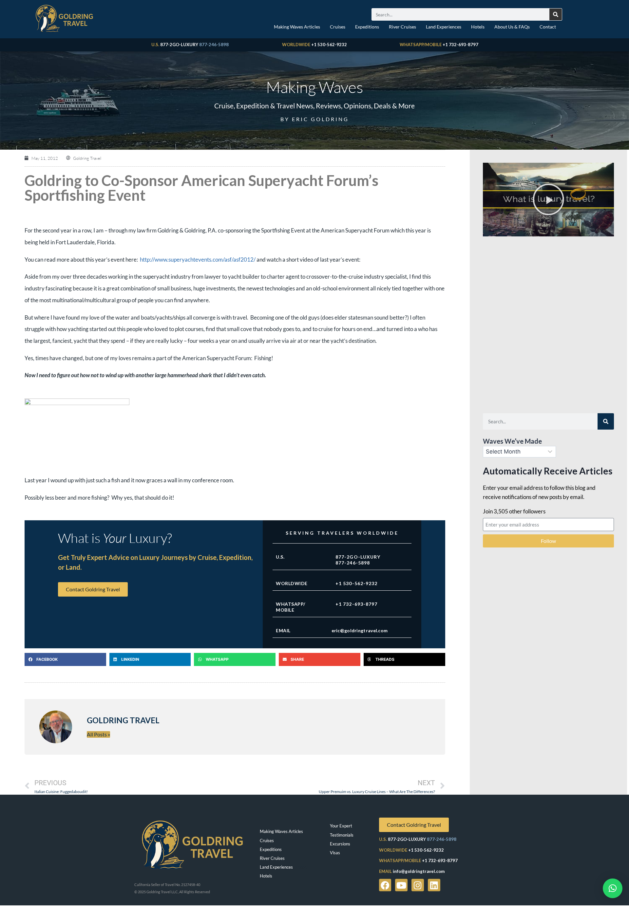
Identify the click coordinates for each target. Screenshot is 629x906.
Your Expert (341, 825)
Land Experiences (443, 26)
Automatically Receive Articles (547, 470)
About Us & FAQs (512, 26)
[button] (65, 659)
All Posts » (98, 734)
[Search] (555, 14)
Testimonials (341, 835)
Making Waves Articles (297, 26)
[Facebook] (385, 885)
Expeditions (367, 26)
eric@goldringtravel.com (360, 630)
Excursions (340, 843)
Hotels (478, 26)
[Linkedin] (434, 885)
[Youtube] (401, 885)
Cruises (337, 26)
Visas (335, 852)
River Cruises (402, 26)
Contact (548, 26)
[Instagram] (417, 885)
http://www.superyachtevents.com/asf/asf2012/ (198, 259)
